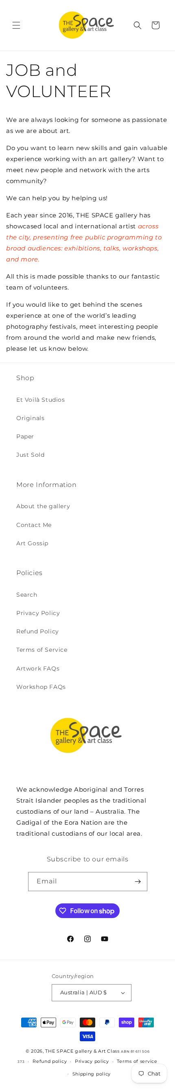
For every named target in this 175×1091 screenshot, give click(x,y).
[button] (16, 25)
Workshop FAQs (41, 686)
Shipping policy (91, 1074)
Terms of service (137, 1061)
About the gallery (43, 506)
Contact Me (34, 525)
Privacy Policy (38, 613)
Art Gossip (32, 543)
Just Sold (30, 454)
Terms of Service (42, 649)
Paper (25, 436)
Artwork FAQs (37, 668)
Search (26, 594)
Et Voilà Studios (40, 399)
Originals (30, 418)
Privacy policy (92, 1061)
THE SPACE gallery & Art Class (82, 1051)
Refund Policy (37, 631)
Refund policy (50, 1061)
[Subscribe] (138, 881)
